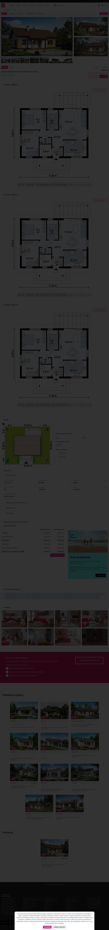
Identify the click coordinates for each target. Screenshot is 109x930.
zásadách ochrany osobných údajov (35, 919)
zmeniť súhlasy (59, 927)
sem (86, 921)
